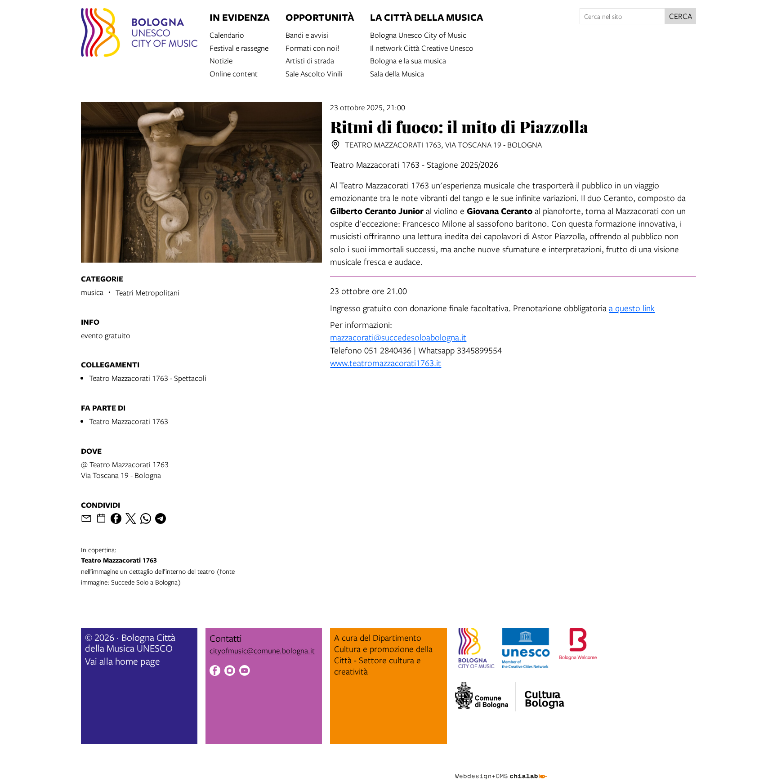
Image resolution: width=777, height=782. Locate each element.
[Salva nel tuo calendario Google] (101, 518)
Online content (234, 73)
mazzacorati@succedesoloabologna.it (398, 337)
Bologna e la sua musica (408, 60)
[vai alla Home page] (139, 33)
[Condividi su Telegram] (160, 518)
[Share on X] (130, 518)
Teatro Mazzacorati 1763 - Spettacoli (147, 378)
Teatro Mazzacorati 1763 (128, 421)
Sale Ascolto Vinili (314, 73)
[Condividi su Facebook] (116, 518)
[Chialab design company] (501, 768)
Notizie (221, 60)
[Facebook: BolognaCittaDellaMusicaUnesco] (215, 672)
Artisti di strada (310, 60)
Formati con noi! (312, 47)
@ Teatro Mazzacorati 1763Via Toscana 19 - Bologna (125, 469)
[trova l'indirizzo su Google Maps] (335, 144)
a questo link (632, 307)
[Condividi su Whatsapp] (145, 518)
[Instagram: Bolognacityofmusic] (229, 672)
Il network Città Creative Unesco (421, 47)
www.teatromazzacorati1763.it (385, 362)
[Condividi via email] (86, 518)
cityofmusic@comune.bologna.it (262, 650)
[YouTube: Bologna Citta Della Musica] (244, 672)
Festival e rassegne (239, 47)
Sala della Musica (397, 73)
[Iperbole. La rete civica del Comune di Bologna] (485, 696)
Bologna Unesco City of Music (418, 34)
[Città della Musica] (545, 693)
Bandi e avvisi (307, 34)
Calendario (227, 34)
